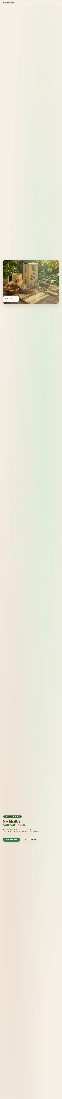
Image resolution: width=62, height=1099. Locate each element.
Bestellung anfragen (30, 839)
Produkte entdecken (11, 839)
